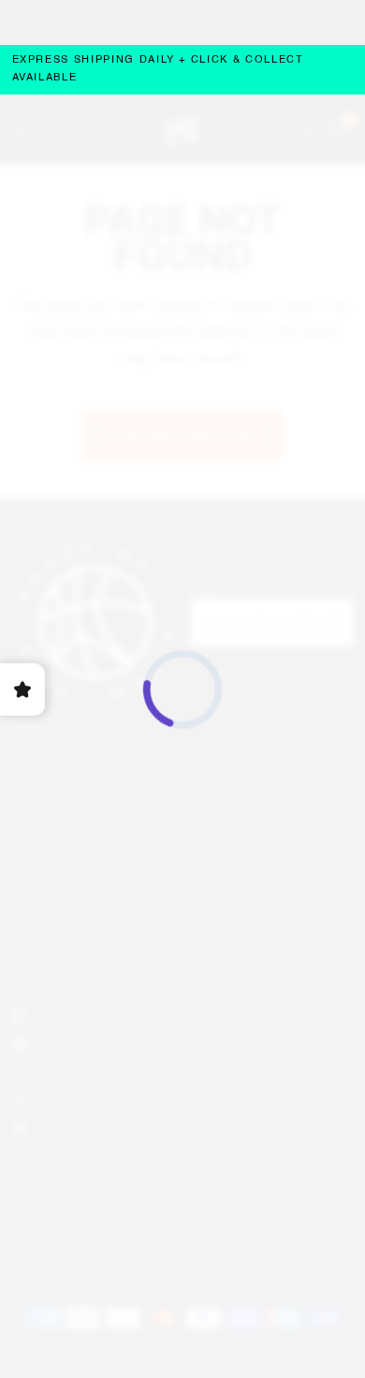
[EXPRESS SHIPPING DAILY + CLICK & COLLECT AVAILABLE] (183, 69)
